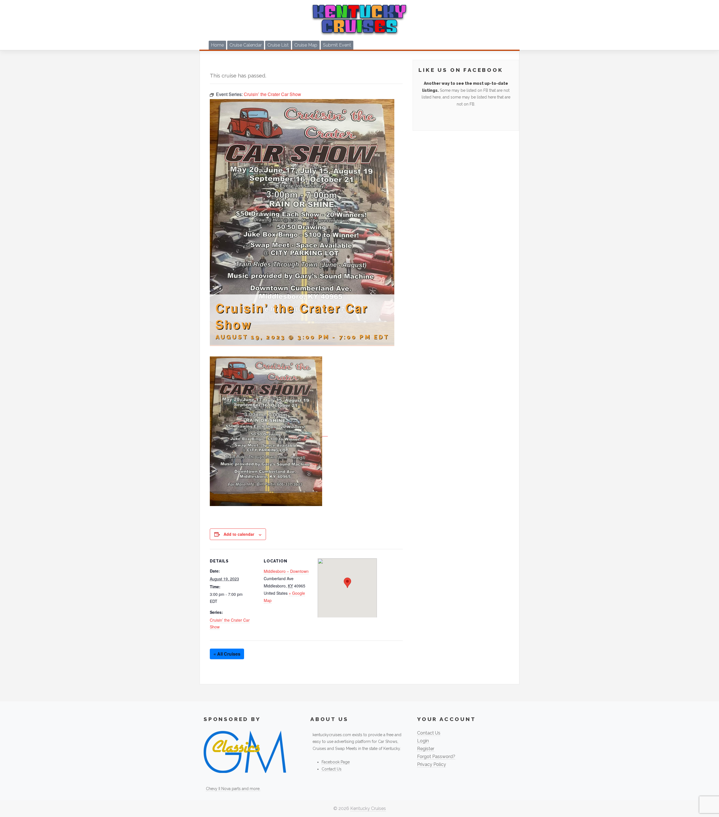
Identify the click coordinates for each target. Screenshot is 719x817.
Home (217, 45)
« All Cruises (226, 654)
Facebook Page (336, 762)
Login (423, 740)
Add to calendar (239, 534)
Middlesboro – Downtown (286, 571)
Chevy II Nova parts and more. (233, 788)
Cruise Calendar (245, 45)
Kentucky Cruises (368, 808)
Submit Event (337, 45)
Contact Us (332, 769)
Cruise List (278, 45)
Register (425, 748)
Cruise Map (305, 45)
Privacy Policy (431, 764)
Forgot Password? (436, 756)
